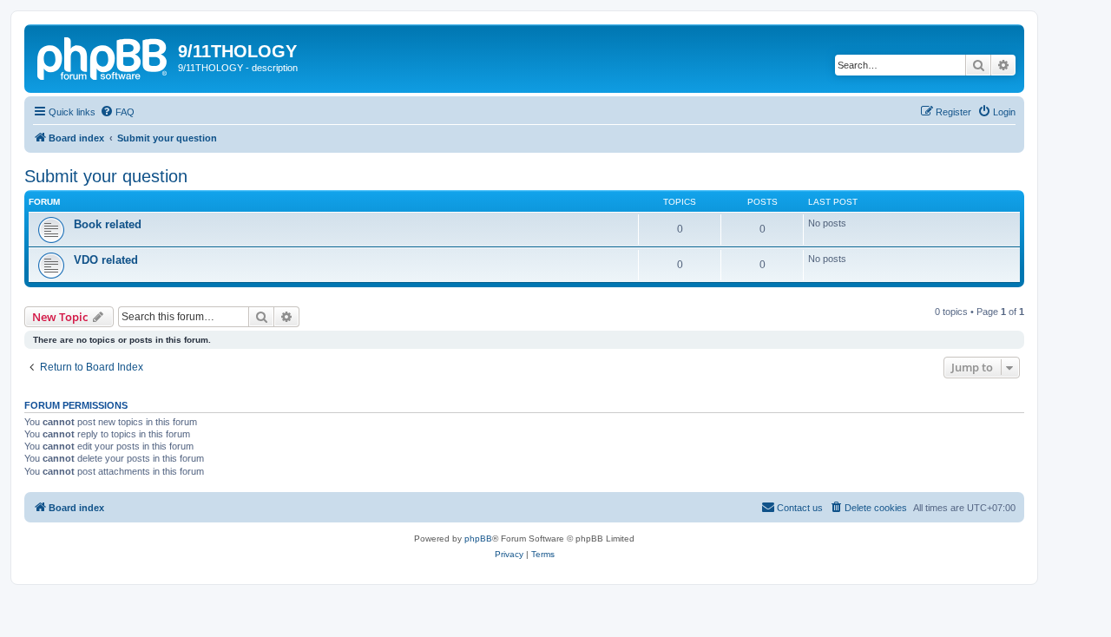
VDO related (106, 259)
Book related (107, 224)
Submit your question (105, 176)
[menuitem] (117, 112)
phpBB (478, 538)
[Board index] (103, 56)
